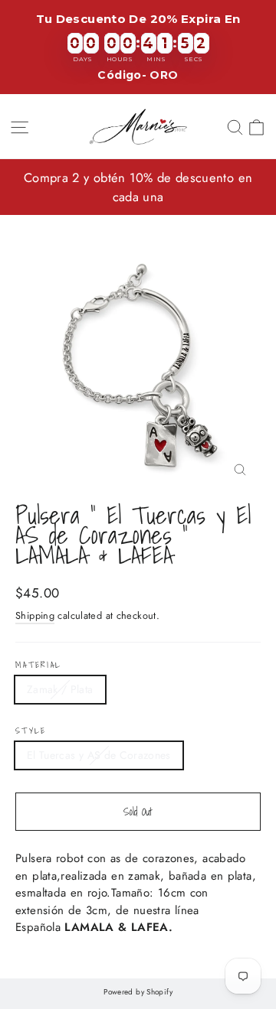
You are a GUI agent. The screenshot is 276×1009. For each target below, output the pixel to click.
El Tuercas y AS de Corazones (99, 755)
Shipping (34, 615)
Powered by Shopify (138, 992)
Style (30, 730)
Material (38, 665)
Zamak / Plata (60, 689)
